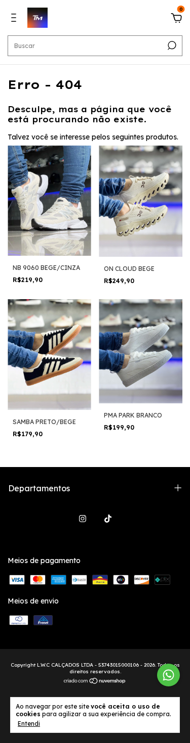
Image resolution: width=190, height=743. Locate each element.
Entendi (29, 723)
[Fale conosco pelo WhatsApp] (168, 675)
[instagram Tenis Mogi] (83, 519)
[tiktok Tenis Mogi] (108, 519)
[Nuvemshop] (95, 681)
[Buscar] (171, 45)
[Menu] (15, 19)
